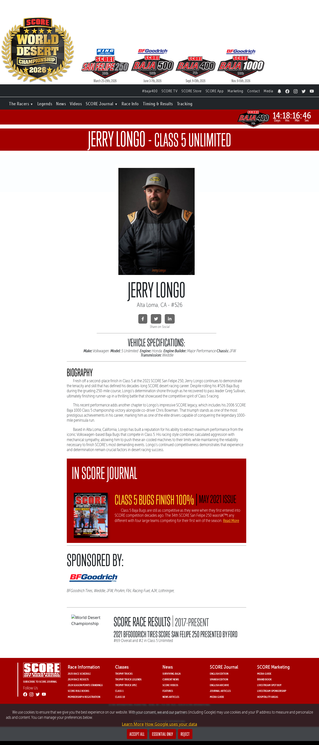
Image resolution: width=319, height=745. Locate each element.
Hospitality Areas (267, 697)
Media (268, 91)
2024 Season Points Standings (85, 685)
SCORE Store (191, 91)
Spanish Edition (219, 679)
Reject (185, 734)
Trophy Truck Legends (128, 679)
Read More (231, 520)
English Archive (219, 685)
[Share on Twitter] (156, 319)
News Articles (170, 697)
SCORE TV (169, 91)
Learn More (133, 724)
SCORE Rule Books (78, 691)
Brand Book (264, 679)
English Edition (219, 673)
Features (167, 691)
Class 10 (120, 697)
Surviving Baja (171, 673)
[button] (21, 102)
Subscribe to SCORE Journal (40, 681)
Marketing (235, 91)
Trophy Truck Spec (126, 685)
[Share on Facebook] (142, 319)
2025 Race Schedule (79, 673)
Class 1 (119, 691)
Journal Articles (220, 691)
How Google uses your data (171, 724)
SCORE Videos (170, 685)
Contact (253, 91)
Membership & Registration (84, 697)
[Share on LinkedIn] (170, 319)
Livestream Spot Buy (269, 685)
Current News (170, 679)
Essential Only (162, 734)
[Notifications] (279, 90)
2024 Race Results (78, 679)
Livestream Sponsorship (271, 691)
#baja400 (150, 91)
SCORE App (215, 91)
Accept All (137, 734)
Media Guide (217, 697)
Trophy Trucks (124, 673)
